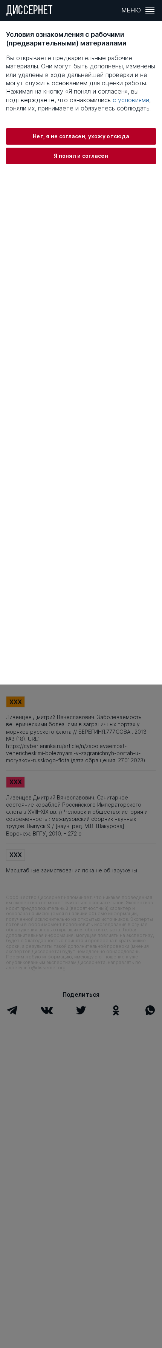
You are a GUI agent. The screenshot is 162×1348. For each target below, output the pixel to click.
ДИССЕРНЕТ (29, 11)
